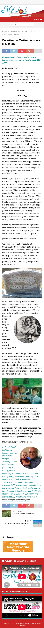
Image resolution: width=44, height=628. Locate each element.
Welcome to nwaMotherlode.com (20, 561)
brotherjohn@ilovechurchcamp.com (16, 499)
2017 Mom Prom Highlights (17, 592)
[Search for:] (22, 25)
